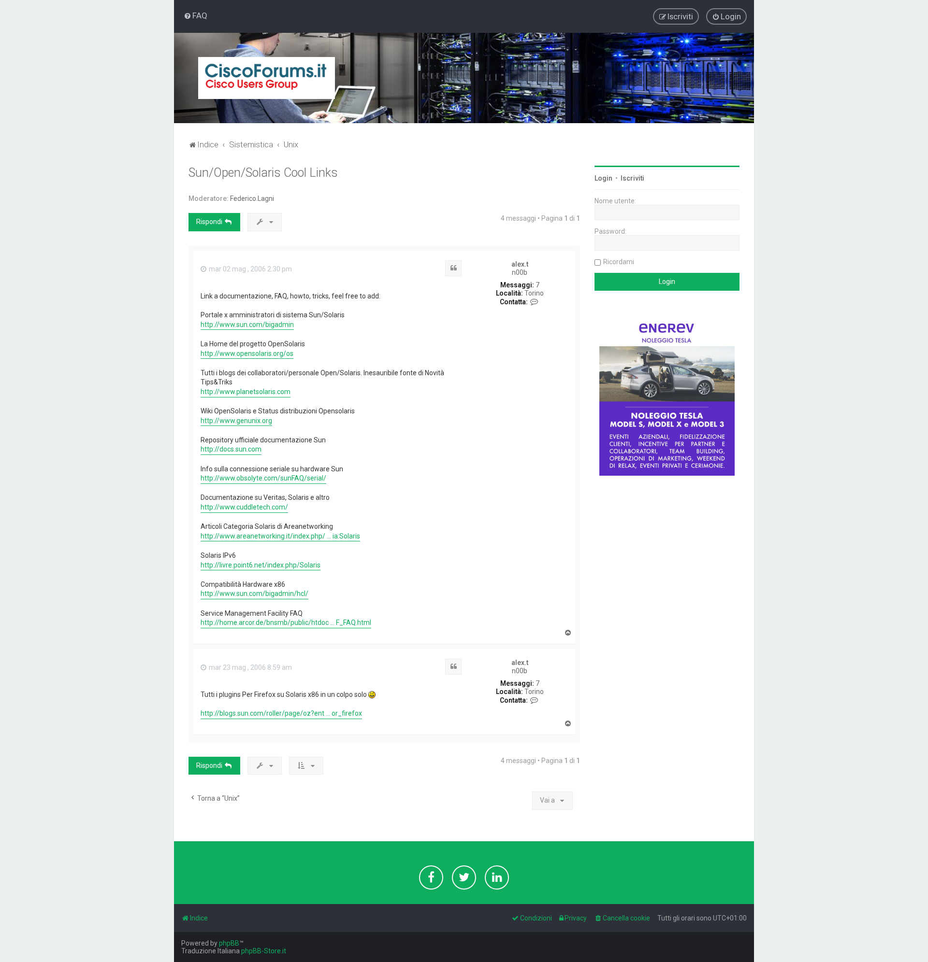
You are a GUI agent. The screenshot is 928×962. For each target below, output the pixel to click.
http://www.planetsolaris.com (245, 392)
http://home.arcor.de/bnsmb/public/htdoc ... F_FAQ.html (286, 622)
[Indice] (266, 78)
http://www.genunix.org (236, 420)
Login (603, 178)
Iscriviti (632, 178)
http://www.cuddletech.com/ (244, 507)
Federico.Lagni (252, 198)
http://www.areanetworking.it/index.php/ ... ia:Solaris (280, 536)
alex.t (519, 264)
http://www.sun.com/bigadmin (247, 324)
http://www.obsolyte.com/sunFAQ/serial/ (263, 478)
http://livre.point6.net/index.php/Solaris (260, 565)
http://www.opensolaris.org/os (247, 353)
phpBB (229, 943)
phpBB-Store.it (263, 951)
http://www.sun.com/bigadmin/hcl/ (254, 593)
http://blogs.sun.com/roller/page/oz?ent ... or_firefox (281, 713)
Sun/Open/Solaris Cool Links (263, 173)
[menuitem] (195, 15)
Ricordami (618, 262)
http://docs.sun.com (231, 449)
